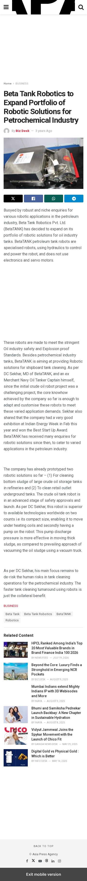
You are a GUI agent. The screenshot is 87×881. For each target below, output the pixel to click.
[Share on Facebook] (33, 198)
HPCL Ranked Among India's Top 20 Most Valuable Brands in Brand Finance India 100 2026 (56, 648)
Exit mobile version (43, 874)
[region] (43, 44)
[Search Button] (81, 7)
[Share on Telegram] (73, 198)
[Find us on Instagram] (59, 861)
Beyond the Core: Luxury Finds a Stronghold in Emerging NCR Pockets (56, 669)
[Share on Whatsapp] (53, 198)
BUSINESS (21, 83)
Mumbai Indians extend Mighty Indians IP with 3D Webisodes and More (55, 691)
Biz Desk (22, 131)
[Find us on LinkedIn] (53, 861)
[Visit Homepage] (43, 7)
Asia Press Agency (45, 854)
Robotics (12, 620)
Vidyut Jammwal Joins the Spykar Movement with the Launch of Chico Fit (52, 734)
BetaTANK (64, 614)
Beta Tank (13, 614)
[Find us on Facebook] (27, 861)
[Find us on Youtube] (40, 861)
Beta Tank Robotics (38, 614)
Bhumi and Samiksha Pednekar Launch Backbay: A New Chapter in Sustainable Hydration (56, 713)
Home (8, 83)
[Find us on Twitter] (34, 861)
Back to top (44, 846)
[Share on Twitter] (13, 198)
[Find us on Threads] (47, 861)
